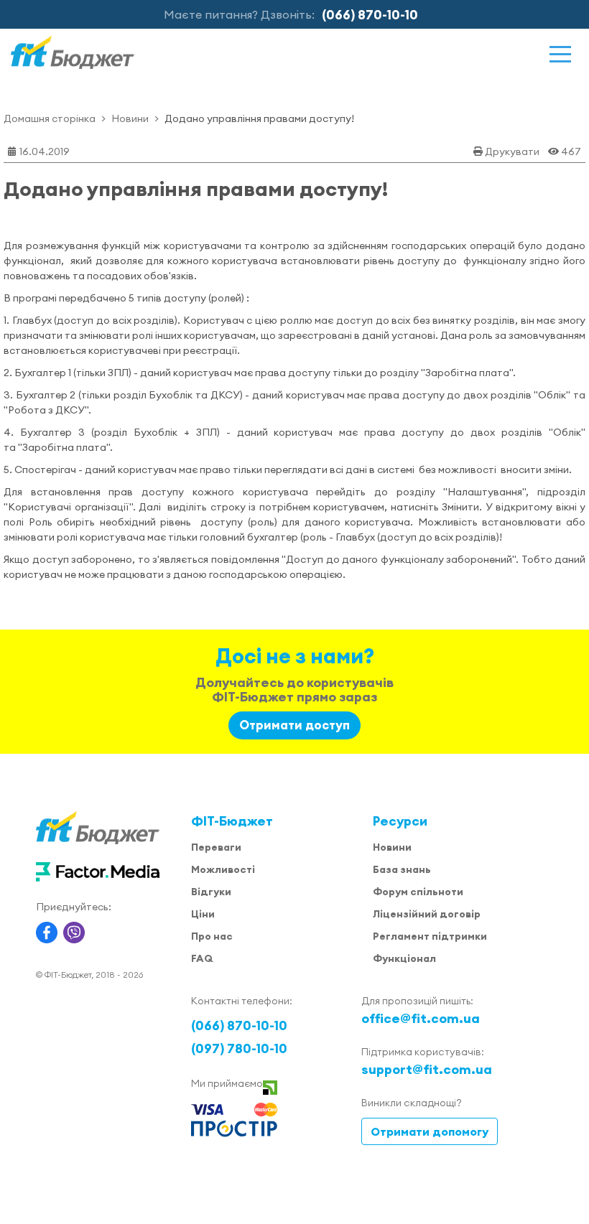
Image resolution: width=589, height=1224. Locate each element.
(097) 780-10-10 (239, 1048)
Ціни (203, 913)
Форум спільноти (418, 891)
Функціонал (404, 958)
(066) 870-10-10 (370, 14)
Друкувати (512, 151)
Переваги (216, 847)
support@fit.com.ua (426, 1069)
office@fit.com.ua (420, 1018)
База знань (402, 869)
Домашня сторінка (50, 118)
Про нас (212, 936)
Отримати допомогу (429, 1131)
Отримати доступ (294, 725)
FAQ (202, 958)
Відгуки (211, 891)
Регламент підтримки (430, 936)
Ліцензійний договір (427, 913)
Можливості (223, 869)
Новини (130, 118)
